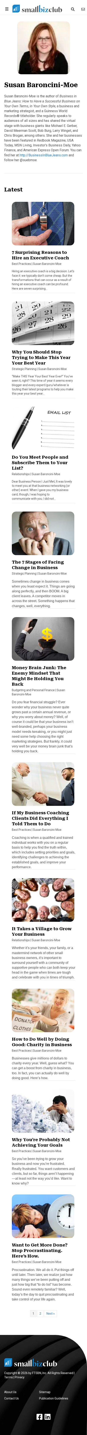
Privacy (19, 1377)
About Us (10, 1392)
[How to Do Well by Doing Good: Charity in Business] (43, 1012)
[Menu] (6, 9)
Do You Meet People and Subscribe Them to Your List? (40, 463)
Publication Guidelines (53, 1398)
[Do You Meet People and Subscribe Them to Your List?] (43, 430)
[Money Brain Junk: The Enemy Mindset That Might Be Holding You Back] (43, 640)
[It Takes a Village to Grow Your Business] (43, 902)
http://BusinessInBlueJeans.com (44, 155)
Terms (8, 1377)
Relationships (21, 474)
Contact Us (11, 1398)
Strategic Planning (24, 369)
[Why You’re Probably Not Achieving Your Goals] (43, 1112)
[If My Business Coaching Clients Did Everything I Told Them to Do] (43, 786)
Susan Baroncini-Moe (47, 264)
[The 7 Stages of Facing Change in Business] (43, 535)
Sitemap (44, 1392)
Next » (50, 1313)
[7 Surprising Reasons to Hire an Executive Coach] (43, 225)
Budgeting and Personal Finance (33, 690)
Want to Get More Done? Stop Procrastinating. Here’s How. (40, 1250)
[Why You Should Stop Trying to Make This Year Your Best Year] (43, 325)
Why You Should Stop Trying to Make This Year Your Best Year (41, 357)
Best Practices (21, 264)
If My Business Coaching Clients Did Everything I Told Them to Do (40, 818)
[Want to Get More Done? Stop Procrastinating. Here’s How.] (43, 1218)
